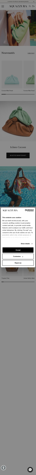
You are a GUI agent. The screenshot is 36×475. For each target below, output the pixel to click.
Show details (25, 243)
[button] (30, 470)
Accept (18, 250)
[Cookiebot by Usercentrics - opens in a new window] (26, 210)
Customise (17, 256)
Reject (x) (18, 263)
